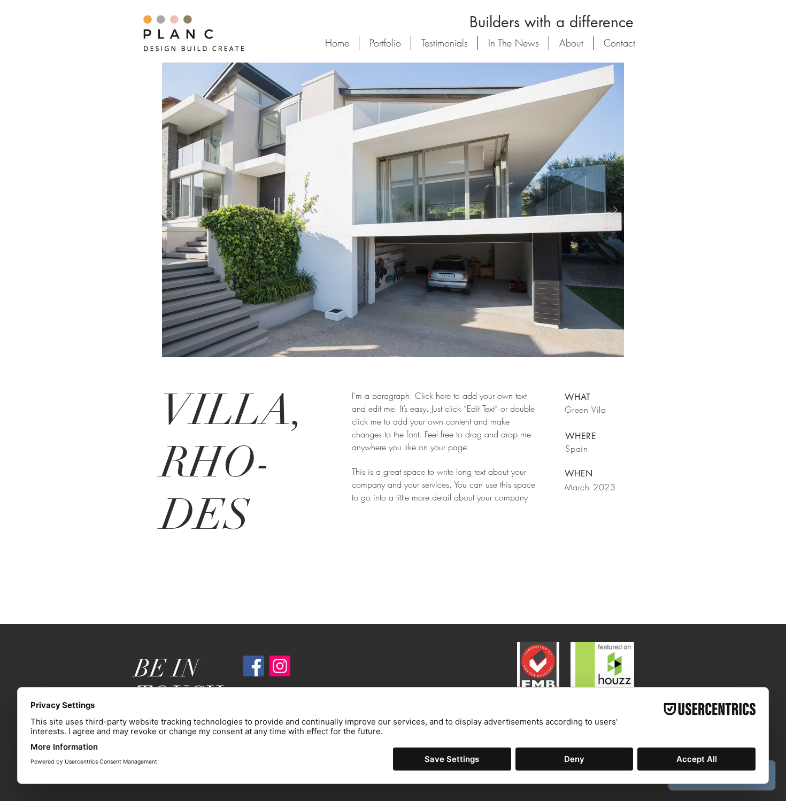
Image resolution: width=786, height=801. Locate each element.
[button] (393, 210)
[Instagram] (279, 666)
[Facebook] (253, 666)
